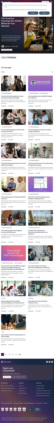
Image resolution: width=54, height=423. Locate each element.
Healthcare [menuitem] (21, 385)
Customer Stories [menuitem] (40, 388)
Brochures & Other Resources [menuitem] (43, 395)
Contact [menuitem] (45, 403)
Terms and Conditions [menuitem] (18, 403)
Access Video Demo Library (19, 377)
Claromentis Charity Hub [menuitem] (6, 390)
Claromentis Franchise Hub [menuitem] (7, 385)
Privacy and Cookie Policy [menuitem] (6, 403)
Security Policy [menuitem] (39, 403)
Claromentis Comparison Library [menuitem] (43, 390)
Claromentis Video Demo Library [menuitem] (43, 393)
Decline (44, 13)
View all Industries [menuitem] (23, 393)
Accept (33, 13)
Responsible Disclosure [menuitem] (29, 403)
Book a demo (45, 2)
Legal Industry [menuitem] (22, 390)
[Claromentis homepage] (6, 2)
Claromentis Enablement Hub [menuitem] (7, 388)
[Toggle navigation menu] (51, 2)
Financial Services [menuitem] (23, 388)
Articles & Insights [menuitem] (40, 385)
